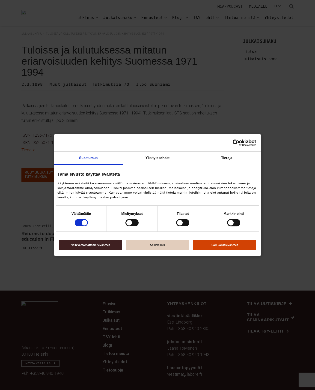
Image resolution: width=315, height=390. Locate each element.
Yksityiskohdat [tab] (157, 158)
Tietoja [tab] (226, 158)
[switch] (132, 222)
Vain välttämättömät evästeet (90, 245)
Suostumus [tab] (88, 158)
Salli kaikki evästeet (224, 245)
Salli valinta (157, 245)
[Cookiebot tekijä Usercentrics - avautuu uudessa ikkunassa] (236, 142)
